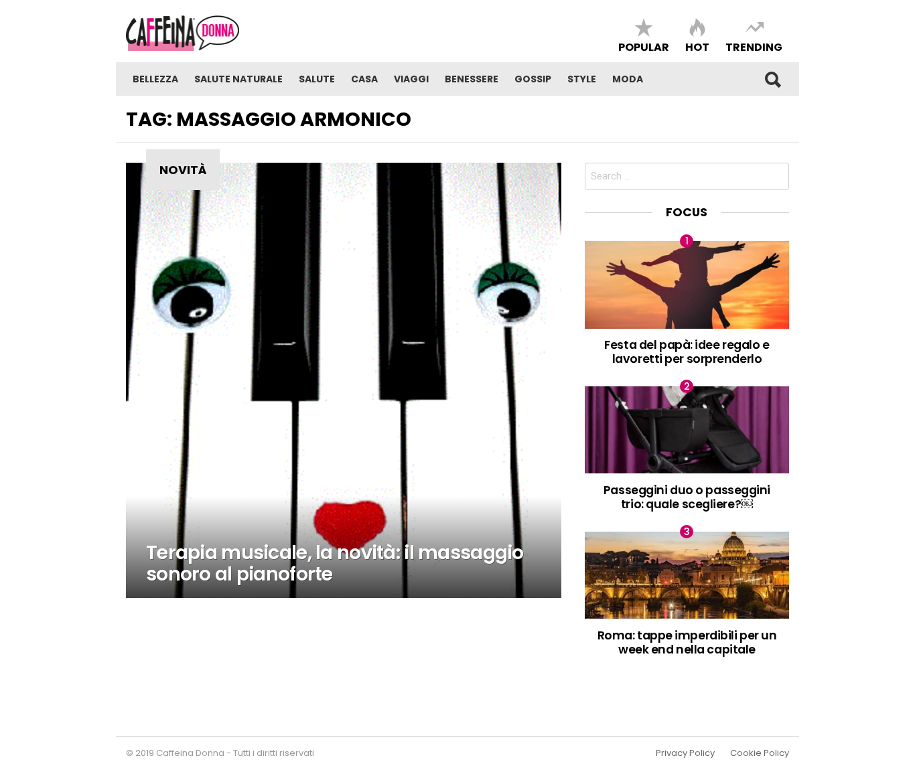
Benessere (471, 79)
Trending (753, 47)
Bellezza (155, 79)
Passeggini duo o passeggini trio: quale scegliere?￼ (687, 496)
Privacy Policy (685, 753)
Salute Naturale (238, 79)
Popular (643, 47)
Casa (364, 79)
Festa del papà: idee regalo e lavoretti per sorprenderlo (686, 351)
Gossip (532, 79)
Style (581, 79)
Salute (317, 79)
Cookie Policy (759, 753)
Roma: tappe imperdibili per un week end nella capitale (687, 642)
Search (772, 79)
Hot (697, 47)
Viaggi (411, 79)
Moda (627, 79)
